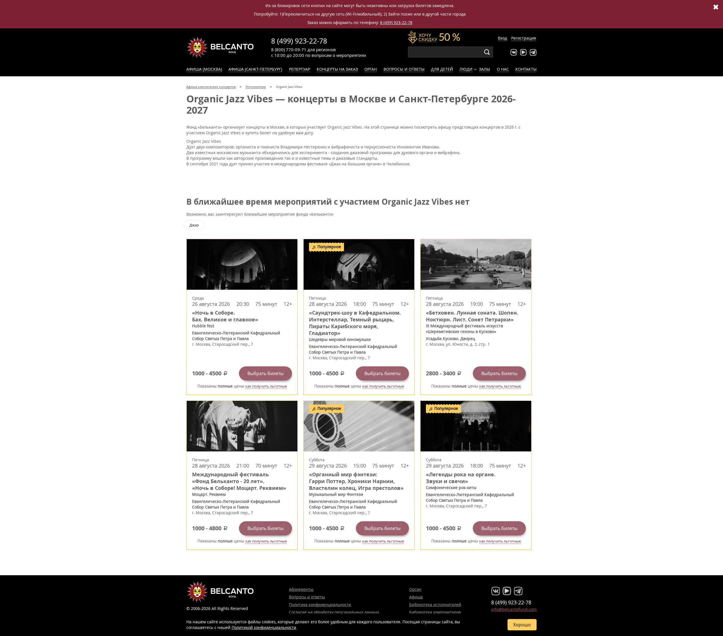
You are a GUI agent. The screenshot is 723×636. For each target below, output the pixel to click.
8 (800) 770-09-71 (288, 49)
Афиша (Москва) (204, 69)
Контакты (526, 69)
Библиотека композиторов (435, 612)
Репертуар (299, 69)
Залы (484, 69)
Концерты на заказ (337, 69)
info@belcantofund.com (514, 609)
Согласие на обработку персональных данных (334, 612)
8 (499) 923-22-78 (396, 22)
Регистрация (523, 38)
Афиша (416, 597)
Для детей (442, 69)
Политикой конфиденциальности (264, 627)
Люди (466, 69)
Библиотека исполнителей (435, 604)
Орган (370, 69)
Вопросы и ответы (404, 69)
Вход (502, 38)
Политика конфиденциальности (320, 604)
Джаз (194, 225)
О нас (503, 69)
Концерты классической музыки (220, 47)
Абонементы (301, 589)
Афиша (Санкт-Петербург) (255, 69)
